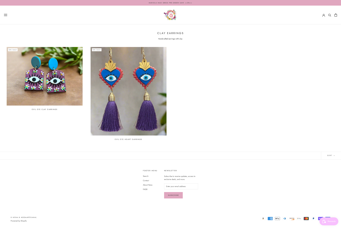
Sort (330, 155)
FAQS (145, 189)
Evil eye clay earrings (45, 109)
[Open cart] (335, 15)
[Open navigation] (5, 15)
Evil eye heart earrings (128, 139)
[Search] (329, 15)
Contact (146, 180)
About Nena (147, 185)
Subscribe (173, 195)
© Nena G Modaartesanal (24, 217)
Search (145, 176)
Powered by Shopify (19, 220)
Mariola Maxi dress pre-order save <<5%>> (170, 3)
